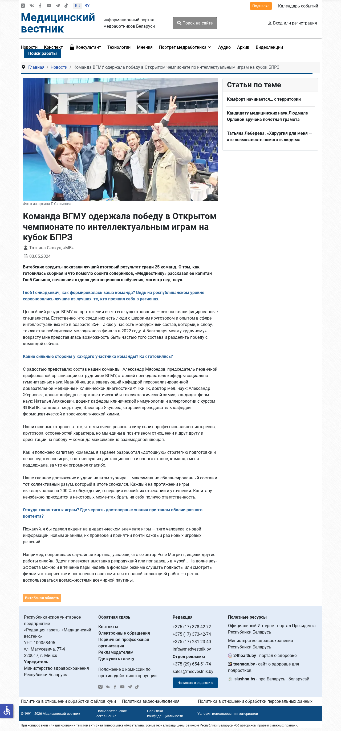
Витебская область (42, 598)
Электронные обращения (124, 633)
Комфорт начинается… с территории (264, 99)
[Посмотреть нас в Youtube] (49, 6)
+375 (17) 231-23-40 (192, 641)
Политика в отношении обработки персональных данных (255, 701)
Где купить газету (116, 658)
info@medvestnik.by (192, 649)
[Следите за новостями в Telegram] (58, 6)
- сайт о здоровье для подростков (263, 667)
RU (77, 5)
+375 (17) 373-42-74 (192, 634)
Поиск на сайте (197, 23)
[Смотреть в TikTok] (66, 6)
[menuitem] (85, 47)
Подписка (261, 6)
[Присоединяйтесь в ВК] (32, 6)
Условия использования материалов (227, 714)
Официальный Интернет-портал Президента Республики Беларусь (272, 629)
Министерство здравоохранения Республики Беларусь (260, 644)
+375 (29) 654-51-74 (192, 664)
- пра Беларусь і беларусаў (271, 678)
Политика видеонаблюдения (151, 701)
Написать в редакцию (195, 683)
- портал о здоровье (265, 655)
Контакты (108, 626)
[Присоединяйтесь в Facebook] (40, 6)
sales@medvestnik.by (193, 671)
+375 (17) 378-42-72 (192, 626)
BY (87, 5)
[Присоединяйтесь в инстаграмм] (23, 6)
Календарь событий (298, 6)
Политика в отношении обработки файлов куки (68, 701)
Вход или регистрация (295, 23)
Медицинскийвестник (58, 23)
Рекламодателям (115, 652)
